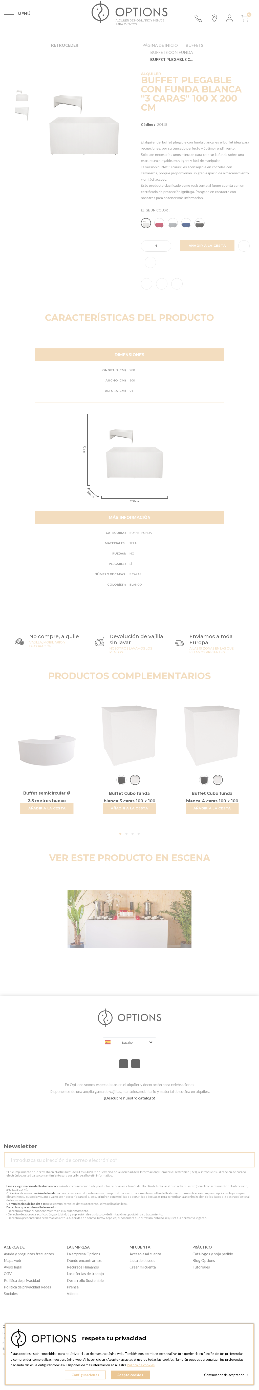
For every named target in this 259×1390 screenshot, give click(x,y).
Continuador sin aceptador (226, 1375)
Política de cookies (141, 1365)
